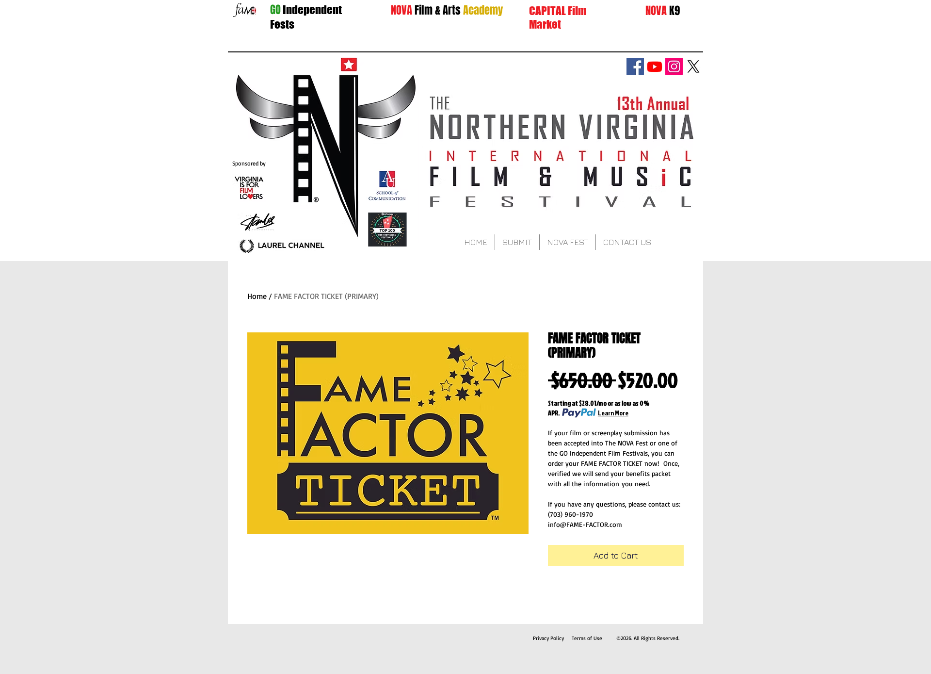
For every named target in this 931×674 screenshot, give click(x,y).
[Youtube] (654, 66)
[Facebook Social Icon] (635, 66)
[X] (693, 66)
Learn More (613, 412)
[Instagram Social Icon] (674, 66)
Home (257, 296)
